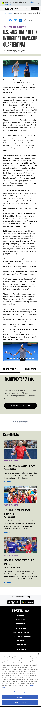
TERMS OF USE (20, 628)
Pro (10, 13)
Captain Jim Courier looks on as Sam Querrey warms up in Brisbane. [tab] (11, 358)
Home (5, 13)
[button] (38, 3)
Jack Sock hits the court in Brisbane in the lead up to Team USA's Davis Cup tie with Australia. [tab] (27, 358)
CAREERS (20, 615)
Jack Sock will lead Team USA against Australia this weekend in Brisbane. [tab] (33, 358)
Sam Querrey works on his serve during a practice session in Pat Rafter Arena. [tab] (14, 358)
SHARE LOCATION (20, 405)
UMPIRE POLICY (20, 644)
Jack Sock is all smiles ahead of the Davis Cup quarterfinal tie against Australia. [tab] (17, 358)
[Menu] (2, 9)
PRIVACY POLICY (21, 649)
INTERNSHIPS (21, 619)
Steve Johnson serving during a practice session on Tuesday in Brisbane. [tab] (20, 358)
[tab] (10, 370)
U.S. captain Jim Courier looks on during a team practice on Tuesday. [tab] (30, 358)
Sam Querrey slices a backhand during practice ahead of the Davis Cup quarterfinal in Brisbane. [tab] (23, 358)
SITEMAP (20, 640)
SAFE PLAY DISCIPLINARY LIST (21, 636)
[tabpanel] (20, 394)
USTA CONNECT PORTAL (20, 632)
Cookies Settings (20, 692)
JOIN (25, 8)
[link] (10, 20)
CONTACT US (20, 623)
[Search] (38, 13)
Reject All (20, 697)
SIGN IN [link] (35, 8)
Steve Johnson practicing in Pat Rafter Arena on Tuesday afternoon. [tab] (8, 358)
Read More (8, 481)
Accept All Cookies (20, 702)
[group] (20, 351)
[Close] (38, 654)
